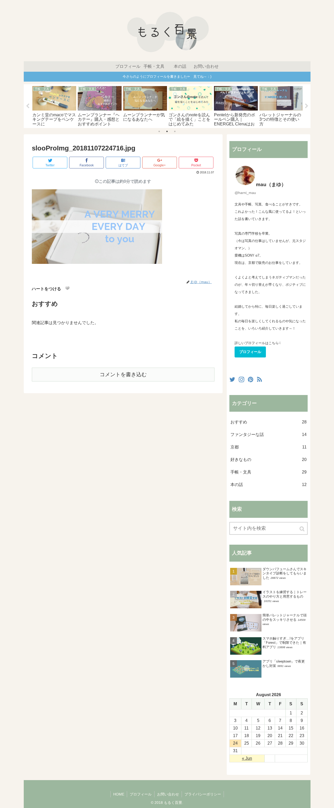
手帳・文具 (268, 472)
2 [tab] (167, 131)
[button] (302, 529)
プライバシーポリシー (202, 794)
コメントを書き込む (123, 374)
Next (306, 106)
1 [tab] (159, 131)
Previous (27, 106)
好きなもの (268, 459)
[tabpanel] (54, 105)
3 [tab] (174, 131)
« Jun (247, 758)
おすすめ (268, 422)
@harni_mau (245, 193)
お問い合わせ (168, 794)
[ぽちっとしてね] (67, 288)
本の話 (268, 484)
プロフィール (250, 352)
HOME (118, 794)
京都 (268, 447)
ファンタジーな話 (268, 434)
